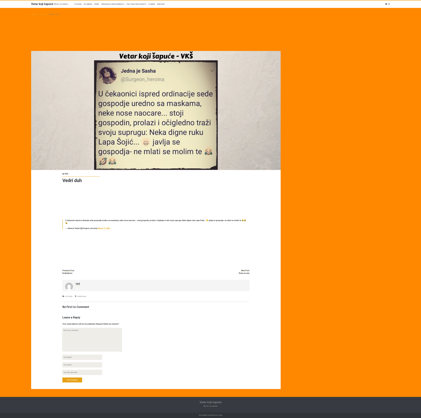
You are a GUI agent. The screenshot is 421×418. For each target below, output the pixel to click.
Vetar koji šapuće (42, 4)
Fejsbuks (88, 4)
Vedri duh (82, 296)
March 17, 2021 (104, 228)
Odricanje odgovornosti (113, 4)
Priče (96, 4)
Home (34, 14)
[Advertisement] (97, 34)
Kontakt (161, 4)
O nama (151, 4)
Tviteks (78, 4)
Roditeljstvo (67, 273)
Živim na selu (244, 273)
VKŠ (66, 174)
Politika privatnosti (136, 4)
